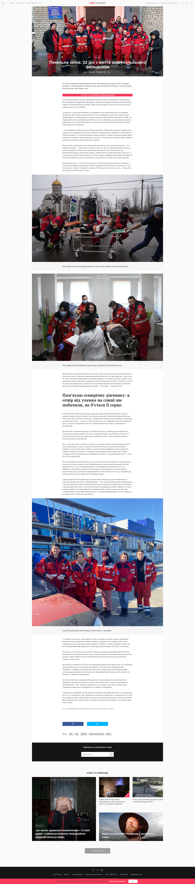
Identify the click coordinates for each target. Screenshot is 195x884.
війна (71, 734)
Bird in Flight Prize (111, 874)
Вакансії (66, 874)
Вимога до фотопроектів (94, 874)
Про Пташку (57, 874)
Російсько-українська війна (96, 734)
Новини (11, 3)
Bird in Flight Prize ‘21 (34, 3)
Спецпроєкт (20, 3)
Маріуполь (83, 734)
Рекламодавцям (77, 874)
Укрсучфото (124, 874)
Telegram (103, 95)
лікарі (76, 734)
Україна (108, 734)
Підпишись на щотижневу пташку (97, 747)
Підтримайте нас (153, 3)
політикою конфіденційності (117, 881)
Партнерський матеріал (169, 3)
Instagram (110, 95)
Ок (133, 881)
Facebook (95, 95)
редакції (116, 878)
